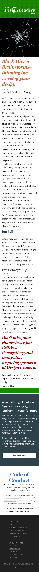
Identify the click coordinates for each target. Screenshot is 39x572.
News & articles (14, 548)
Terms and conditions (17, 554)
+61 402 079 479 (20, 533)
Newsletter (13, 551)
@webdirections (21, 530)
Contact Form (14, 536)
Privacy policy (14, 557)
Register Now (8, 385)
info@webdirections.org (18, 527)
